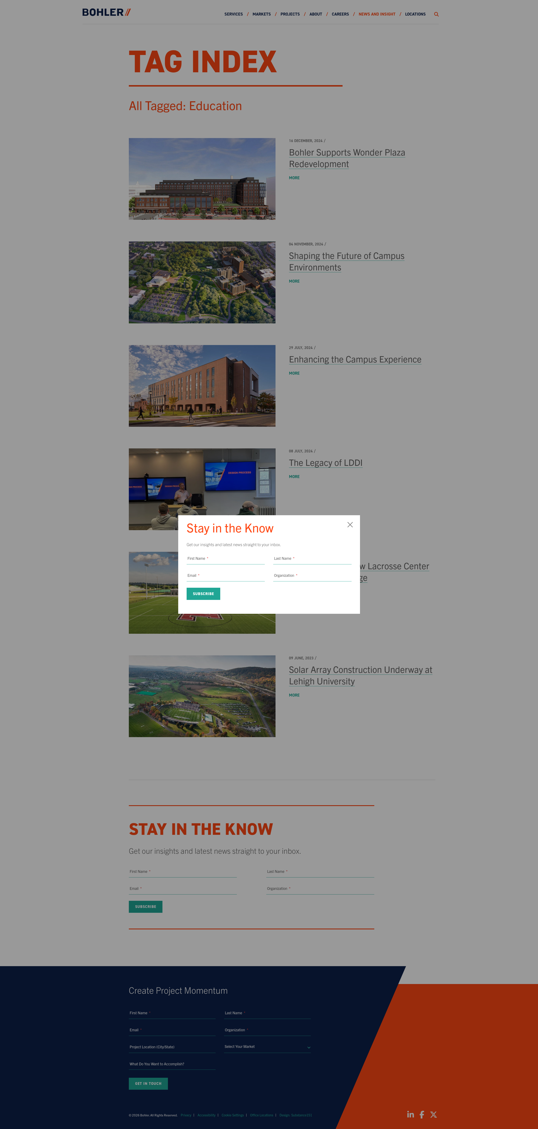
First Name (197, 558)
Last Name (284, 558)
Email (193, 575)
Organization (285, 575)
